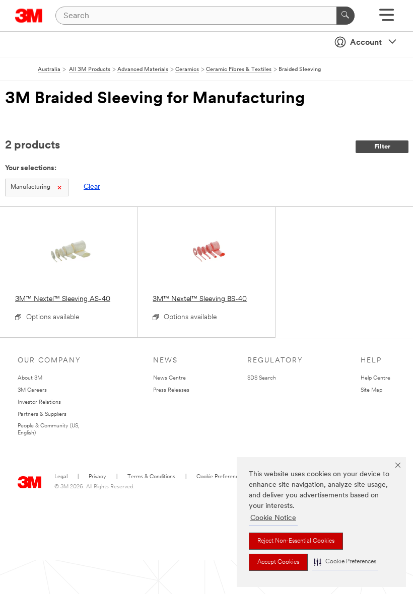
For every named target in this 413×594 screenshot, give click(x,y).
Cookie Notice (273, 518)
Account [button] (366, 43)
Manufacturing (30, 187)
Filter (382, 146)
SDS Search (261, 378)
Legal (60, 477)
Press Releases (171, 390)
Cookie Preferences (220, 477)
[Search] (345, 16)
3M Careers (32, 390)
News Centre (169, 378)
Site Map (371, 390)
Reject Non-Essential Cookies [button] (295, 541)
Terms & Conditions (151, 477)
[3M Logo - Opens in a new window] (29, 15)
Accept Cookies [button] (278, 562)
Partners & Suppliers (42, 414)
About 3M (30, 378)
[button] (345, 562)
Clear (92, 187)
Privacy (97, 477)
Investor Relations (39, 402)
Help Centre (375, 378)
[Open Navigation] (386, 18)
